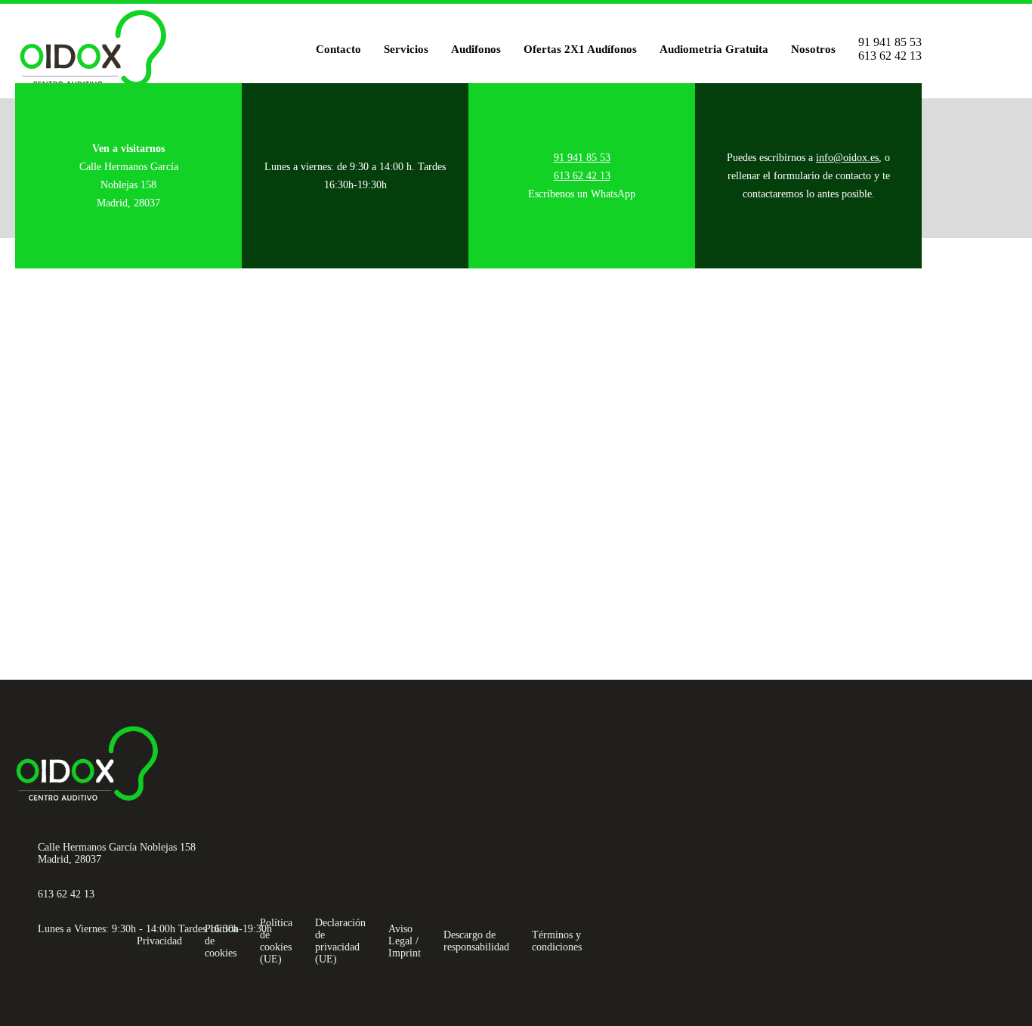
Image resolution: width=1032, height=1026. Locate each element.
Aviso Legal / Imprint (404, 941)
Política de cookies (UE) (276, 941)
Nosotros (813, 49)
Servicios (406, 49)
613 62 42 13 (890, 55)
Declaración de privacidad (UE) (340, 941)
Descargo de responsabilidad (476, 941)
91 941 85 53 (890, 42)
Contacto (338, 49)
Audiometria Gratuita (714, 49)
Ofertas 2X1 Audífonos (580, 49)
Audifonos (476, 49)
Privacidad (159, 941)
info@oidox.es (847, 157)
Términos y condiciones (557, 941)
